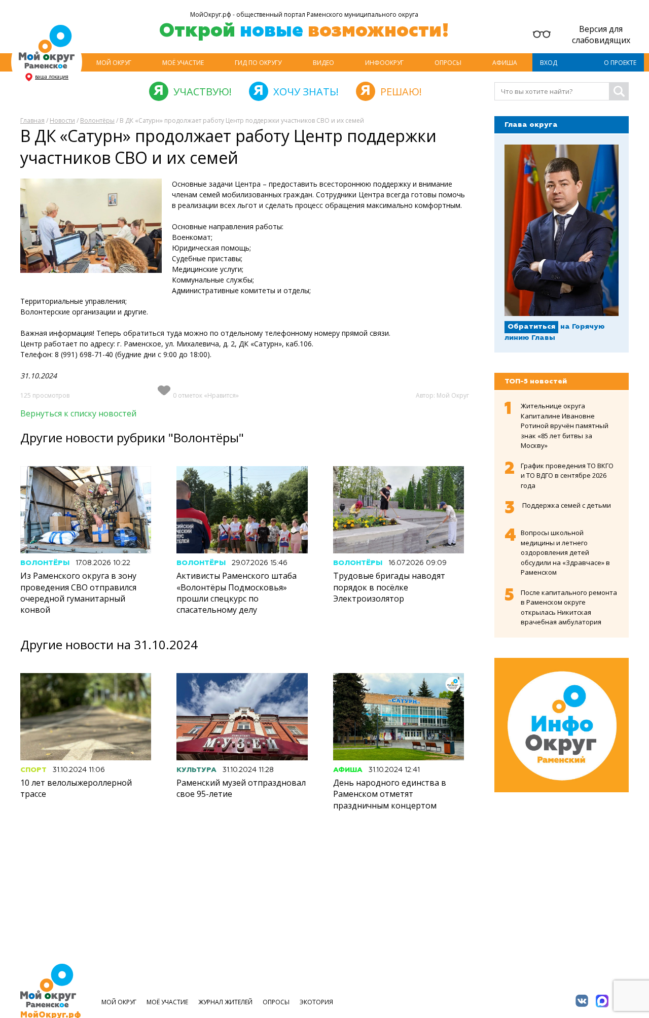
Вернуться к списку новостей (78, 413)
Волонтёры (97, 120)
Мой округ (113, 62)
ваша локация (51, 76)
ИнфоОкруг (384, 62)
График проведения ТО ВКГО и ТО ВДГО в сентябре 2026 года (567, 475)
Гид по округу (258, 62)
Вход (548, 62)
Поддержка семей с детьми (566, 505)
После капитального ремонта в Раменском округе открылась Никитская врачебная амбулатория (569, 607)
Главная (32, 120)
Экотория (316, 1002)
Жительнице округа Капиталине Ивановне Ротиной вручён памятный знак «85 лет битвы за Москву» (564, 425)
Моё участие (183, 62)
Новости (62, 120)
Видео (323, 62)
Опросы (448, 62)
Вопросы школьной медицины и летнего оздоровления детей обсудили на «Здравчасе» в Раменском (565, 552)
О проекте (620, 62)
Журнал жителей (225, 1002)
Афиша (504, 62)
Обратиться (531, 326)
